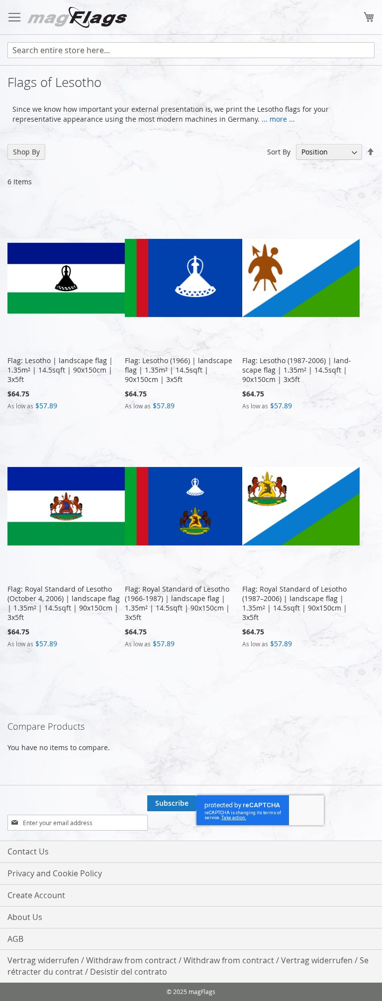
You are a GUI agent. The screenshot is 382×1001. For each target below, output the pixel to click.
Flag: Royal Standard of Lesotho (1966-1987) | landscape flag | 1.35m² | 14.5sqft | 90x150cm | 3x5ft (177, 603)
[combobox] (191, 50)
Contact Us (28, 851)
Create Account (36, 895)
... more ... (278, 119)
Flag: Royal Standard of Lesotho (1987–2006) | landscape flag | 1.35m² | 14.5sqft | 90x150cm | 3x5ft (294, 603)
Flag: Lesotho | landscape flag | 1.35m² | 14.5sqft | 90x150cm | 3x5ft (60, 370)
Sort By (278, 151)
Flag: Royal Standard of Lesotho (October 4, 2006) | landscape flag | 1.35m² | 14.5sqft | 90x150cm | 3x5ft (63, 603)
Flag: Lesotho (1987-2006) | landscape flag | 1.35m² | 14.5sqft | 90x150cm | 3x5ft (296, 370)
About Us (24, 917)
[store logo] (77, 17)
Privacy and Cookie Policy (54, 873)
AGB (15, 938)
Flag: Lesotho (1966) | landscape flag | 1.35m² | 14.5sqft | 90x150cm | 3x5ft (178, 370)
